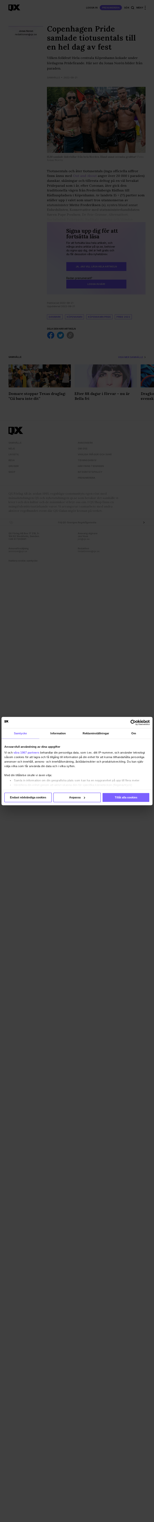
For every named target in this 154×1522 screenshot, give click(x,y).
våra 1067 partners (26, 752)
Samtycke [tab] (20, 733)
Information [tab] (58, 733)
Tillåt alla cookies (126, 797)
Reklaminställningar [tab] (96, 733)
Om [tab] (133, 733)
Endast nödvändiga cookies (28, 797)
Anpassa (75, 797)
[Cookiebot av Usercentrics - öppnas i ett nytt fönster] (133, 722)
